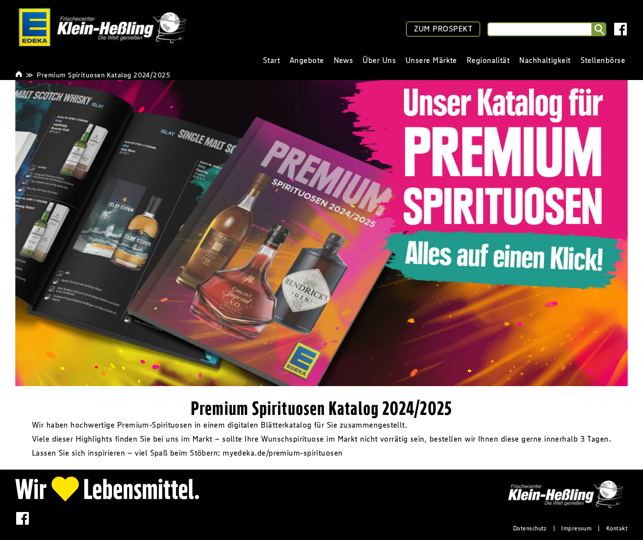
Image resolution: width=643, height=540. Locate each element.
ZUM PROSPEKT (443, 29)
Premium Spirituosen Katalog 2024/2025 (103, 74)
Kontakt (617, 528)
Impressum (576, 528)
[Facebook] (620, 29)
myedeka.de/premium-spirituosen (283, 453)
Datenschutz (530, 528)
